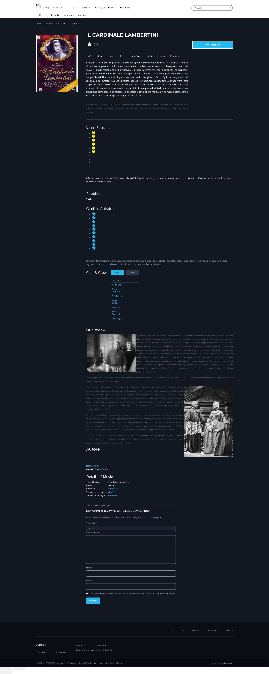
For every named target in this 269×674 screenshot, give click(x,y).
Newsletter (101, 645)
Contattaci (81, 645)
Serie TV (86, 7)
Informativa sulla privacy (222, 663)
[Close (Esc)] (3, 668)
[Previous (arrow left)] (3, 672)
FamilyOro (134, 56)
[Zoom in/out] (22, 668)
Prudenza (112, 495)
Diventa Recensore (85, 649)
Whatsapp (69, 15)
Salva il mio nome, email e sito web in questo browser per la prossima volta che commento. (133, 593)
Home (38, 23)
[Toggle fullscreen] (16, 668)
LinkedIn (55, 15)
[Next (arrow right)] (9, 672)
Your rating (91, 522)
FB (39, 15)
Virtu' (110, 492)
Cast (117, 272)
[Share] (9, 668)
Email (89, 580)
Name (89, 567)
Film (74, 7)
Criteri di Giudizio (104, 649)
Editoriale (125, 7)
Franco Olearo (92, 465)
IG (46, 15)
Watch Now (213, 45)
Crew (132, 272)
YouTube (82, 15)
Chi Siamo (40, 652)
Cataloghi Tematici (104, 7)
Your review (92, 532)
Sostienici (60, 652)
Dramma (49, 23)
